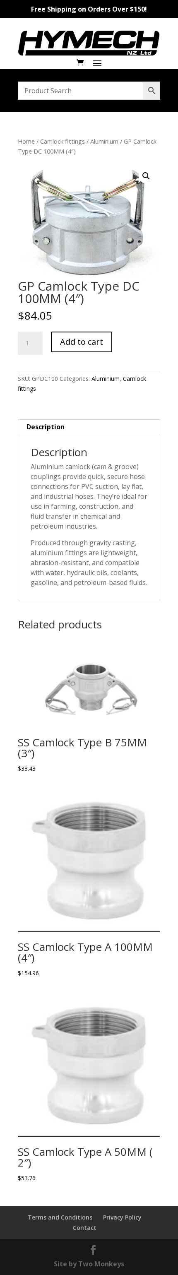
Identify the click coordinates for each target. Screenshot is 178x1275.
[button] (146, 175)
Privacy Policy (122, 1217)
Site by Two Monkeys (89, 1263)
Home (26, 141)
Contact (84, 1228)
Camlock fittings (62, 141)
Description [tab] (45, 426)
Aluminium (104, 141)
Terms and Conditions (60, 1217)
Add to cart (81, 341)
